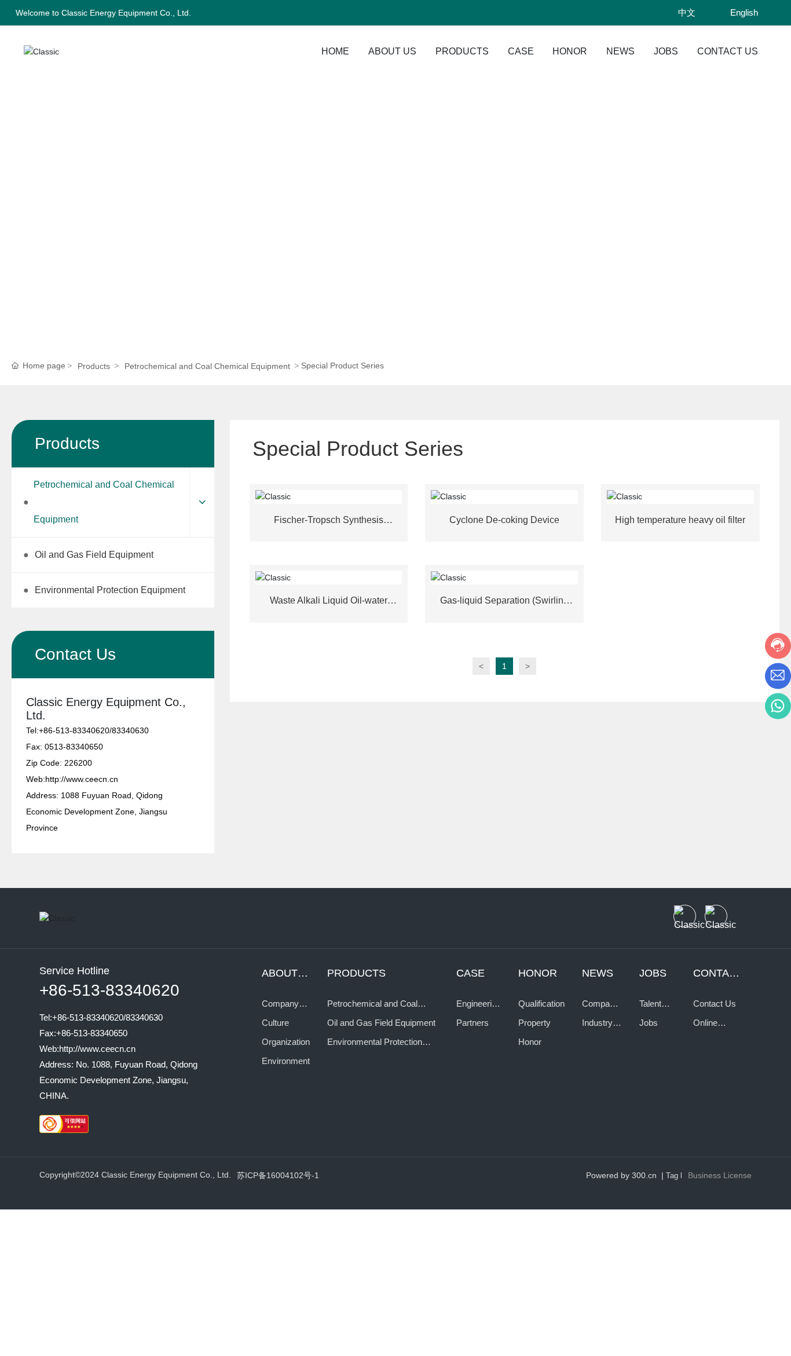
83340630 (130, 730)
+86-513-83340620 (74, 730)
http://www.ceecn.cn (81, 779)
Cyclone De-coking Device (504, 520)
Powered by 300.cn (621, 1175)
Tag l (674, 1175)
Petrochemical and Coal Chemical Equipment (207, 366)
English (744, 12)
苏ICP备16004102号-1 (278, 1175)
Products (80, 186)
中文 (686, 12)
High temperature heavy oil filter (680, 520)
